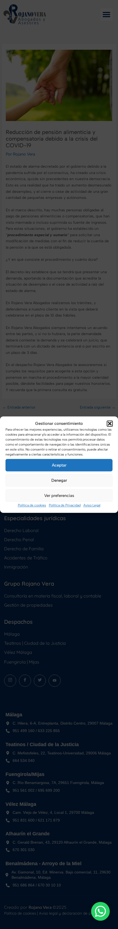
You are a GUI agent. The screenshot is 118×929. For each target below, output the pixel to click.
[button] (110, 423)
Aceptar (59, 465)
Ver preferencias (59, 495)
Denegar (59, 480)
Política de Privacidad (65, 505)
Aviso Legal (91, 505)
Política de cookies (32, 505)
